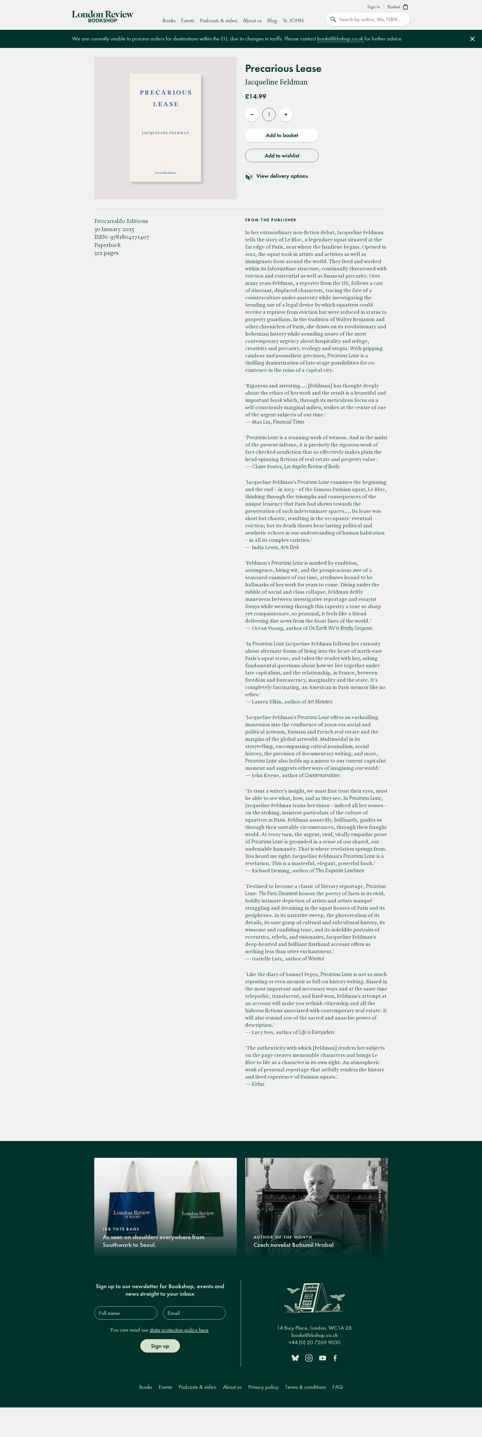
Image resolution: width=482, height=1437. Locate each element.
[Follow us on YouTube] (322, 1357)
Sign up (160, 1346)
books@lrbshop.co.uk (341, 38)
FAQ (337, 1387)
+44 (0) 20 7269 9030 (314, 1342)
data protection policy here (179, 1330)
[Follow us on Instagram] (308, 1357)
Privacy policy (263, 1387)
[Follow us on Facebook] (335, 1357)
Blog (272, 20)
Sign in (373, 6)
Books (169, 20)
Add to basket (282, 135)
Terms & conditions (305, 1387)
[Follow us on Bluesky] (295, 1357)
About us (252, 20)
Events (187, 20)
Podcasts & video (218, 20)
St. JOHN (293, 20)
